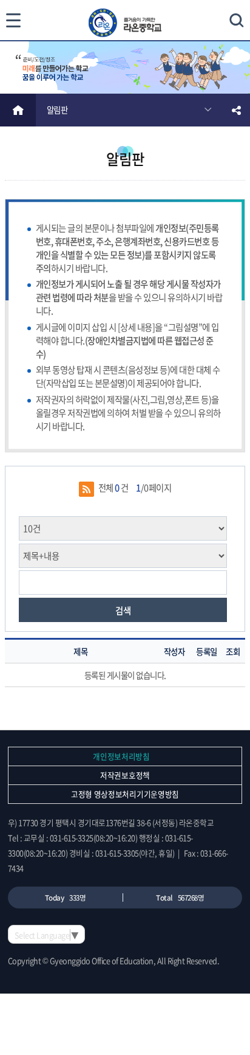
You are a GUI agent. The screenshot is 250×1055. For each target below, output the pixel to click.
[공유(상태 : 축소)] (236, 110)
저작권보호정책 (125, 775)
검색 (123, 610)
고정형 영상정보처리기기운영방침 (125, 794)
